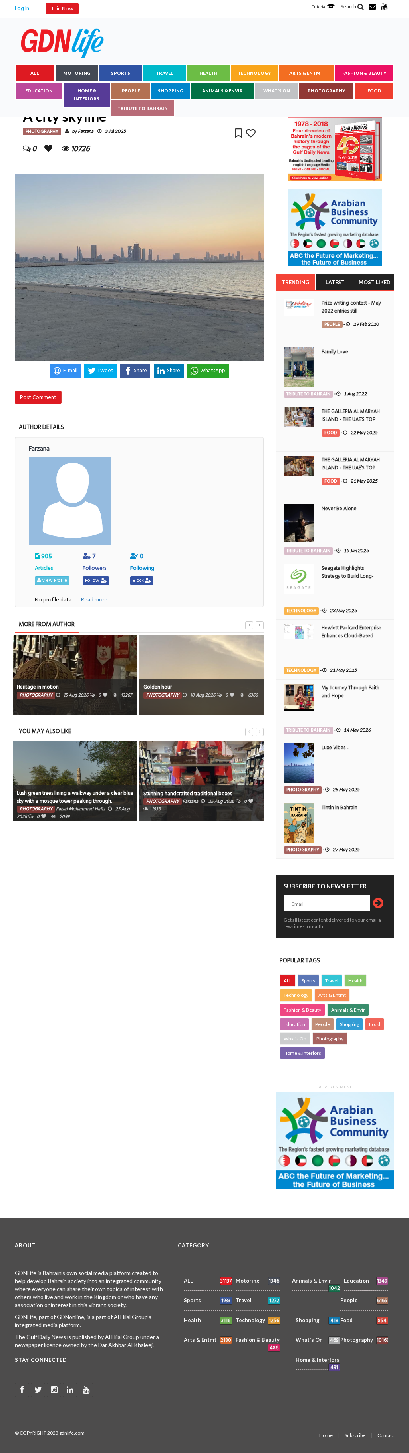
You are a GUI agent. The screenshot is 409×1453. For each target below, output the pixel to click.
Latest (335, 282)
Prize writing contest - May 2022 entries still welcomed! (351, 311)
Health (208, 73)
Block (139, 580)
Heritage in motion (38, 687)
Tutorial (319, 7)
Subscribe (355, 1435)
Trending (295, 282)
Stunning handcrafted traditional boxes (187, 794)
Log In (22, 8)
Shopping (170, 90)
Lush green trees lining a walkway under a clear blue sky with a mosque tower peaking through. (75, 797)
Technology (254, 73)
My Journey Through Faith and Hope (350, 692)
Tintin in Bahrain (339, 808)
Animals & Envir (222, 90)
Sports (120, 73)
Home (326, 1435)
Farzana (85, 131)
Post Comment (38, 397)
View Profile (54, 580)
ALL (34, 73)
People (131, 90)
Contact (385, 1435)
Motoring (77, 73)
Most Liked (375, 282)
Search (349, 6)
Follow (93, 580)
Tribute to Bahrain (142, 108)
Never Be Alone (339, 509)
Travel (164, 73)
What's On (276, 90)
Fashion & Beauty (364, 73)
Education (39, 90)
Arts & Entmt (306, 73)
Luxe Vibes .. (335, 748)
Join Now (62, 8)
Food (374, 90)
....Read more (92, 599)
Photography (326, 90)
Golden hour (157, 687)
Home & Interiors (86, 94)
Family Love (335, 352)
